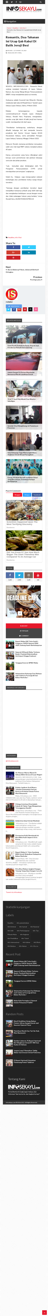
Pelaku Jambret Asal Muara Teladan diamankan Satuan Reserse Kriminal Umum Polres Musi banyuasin (27, 790)
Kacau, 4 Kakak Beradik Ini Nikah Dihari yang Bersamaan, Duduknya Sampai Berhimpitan (23, 479)
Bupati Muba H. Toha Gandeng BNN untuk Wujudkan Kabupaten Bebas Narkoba (28, 854)
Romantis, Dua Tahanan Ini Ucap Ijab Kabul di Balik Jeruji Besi (22, 41)
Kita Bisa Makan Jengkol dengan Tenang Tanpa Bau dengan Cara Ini (28, 870)
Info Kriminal (11, 927)
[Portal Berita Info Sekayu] (24, 11)
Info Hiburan (34, 946)
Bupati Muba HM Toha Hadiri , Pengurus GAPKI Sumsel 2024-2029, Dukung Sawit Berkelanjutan (28, 643)
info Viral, (18, 53)
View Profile (14, 306)
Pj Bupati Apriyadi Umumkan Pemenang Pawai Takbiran (25, 1061)
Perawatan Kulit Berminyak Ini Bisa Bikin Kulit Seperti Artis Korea (27, 837)
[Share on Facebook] (13, 247)
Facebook (37, 495)
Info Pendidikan (12, 938)
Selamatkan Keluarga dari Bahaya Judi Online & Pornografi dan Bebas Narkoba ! (28, 675)
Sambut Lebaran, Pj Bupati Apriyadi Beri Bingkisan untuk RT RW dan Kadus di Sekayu (27, 1043)
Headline (15, 28)
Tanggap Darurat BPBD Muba (26, 663)
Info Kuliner (26, 942)
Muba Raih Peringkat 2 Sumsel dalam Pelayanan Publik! (25, 1002)
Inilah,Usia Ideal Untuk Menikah (27, 821)
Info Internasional (13, 942)
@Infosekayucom (12, 761)
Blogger (17, 495)
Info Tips (36, 931)
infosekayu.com (11, 1102)
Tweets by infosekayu (14, 892)
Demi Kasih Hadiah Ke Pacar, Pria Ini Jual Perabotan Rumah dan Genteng (23, 347)
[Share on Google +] (13, 252)
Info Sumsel (23, 927)
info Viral (23, 28)
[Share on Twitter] (29, 247)
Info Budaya (11, 946)
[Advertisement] (25, 216)
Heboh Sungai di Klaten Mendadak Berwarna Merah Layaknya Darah (21, 373)
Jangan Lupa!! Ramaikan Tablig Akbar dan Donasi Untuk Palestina (27, 1051)
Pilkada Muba (12, 934)
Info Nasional (34, 927)
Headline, (11, 53)
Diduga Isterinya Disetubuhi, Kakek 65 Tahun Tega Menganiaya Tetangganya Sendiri (28, 806)
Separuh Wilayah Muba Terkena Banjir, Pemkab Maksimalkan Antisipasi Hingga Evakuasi (27, 654)
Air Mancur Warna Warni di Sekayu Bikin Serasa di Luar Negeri (28, 774)
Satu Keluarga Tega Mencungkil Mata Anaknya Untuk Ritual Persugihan (22, 454)
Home (9, 28)
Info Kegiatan (24, 934)
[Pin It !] (13, 258)
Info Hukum (23, 946)
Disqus (27, 495)
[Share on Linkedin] (29, 252)
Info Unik (10, 931)
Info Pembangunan (23, 931)
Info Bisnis (37, 942)
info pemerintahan (23, 923)
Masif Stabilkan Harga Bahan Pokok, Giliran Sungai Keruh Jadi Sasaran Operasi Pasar (26, 1023)
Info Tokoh (25, 938)
